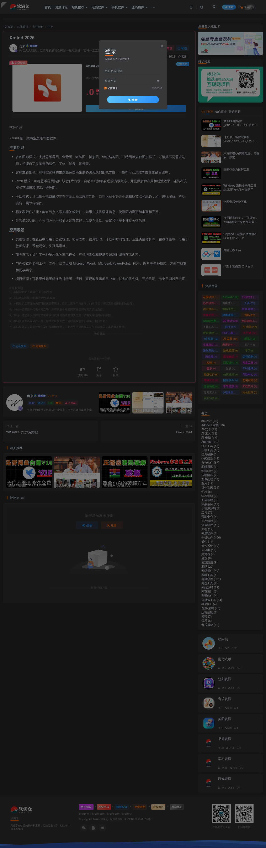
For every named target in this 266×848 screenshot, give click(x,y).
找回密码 (156, 88)
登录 (135, 100)
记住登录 (112, 88)
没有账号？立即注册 (116, 59)
